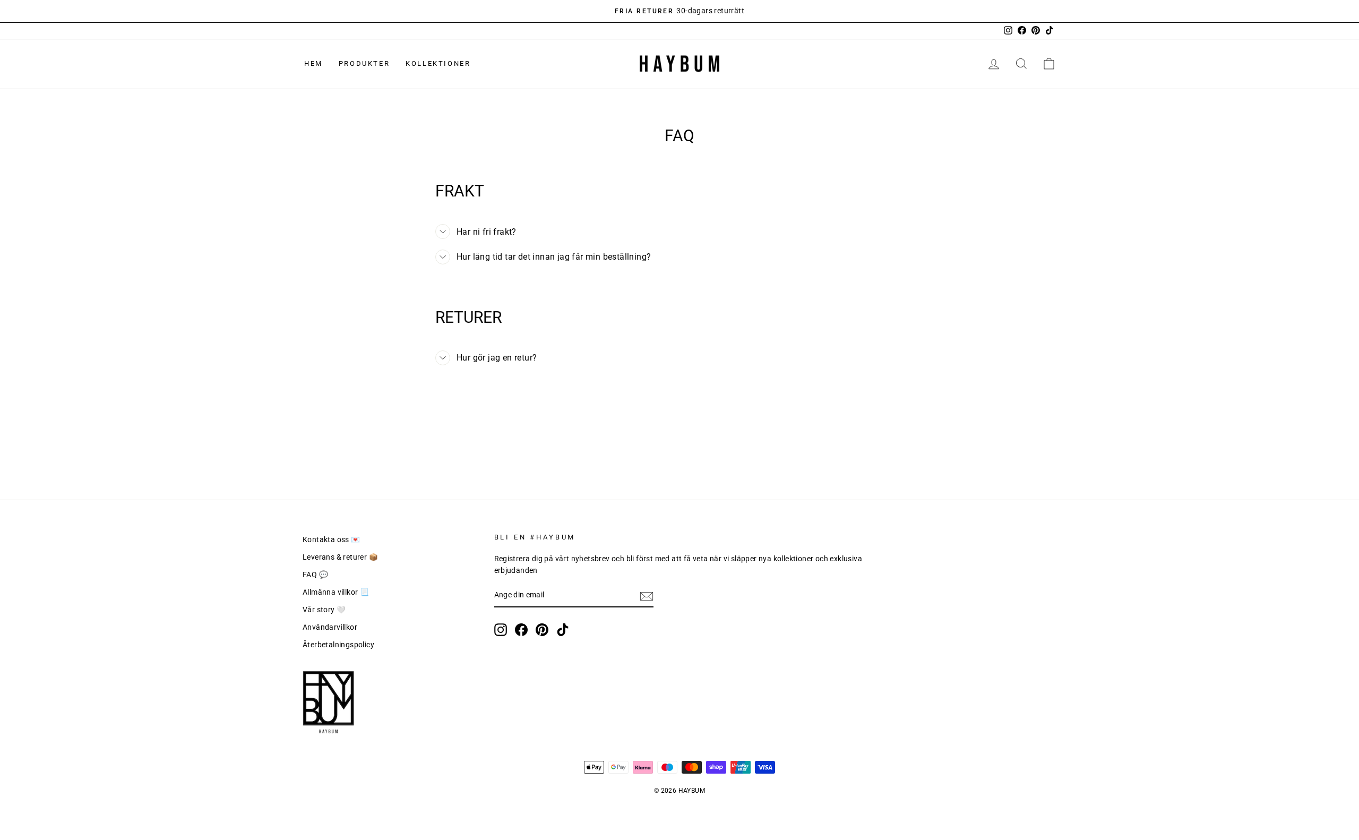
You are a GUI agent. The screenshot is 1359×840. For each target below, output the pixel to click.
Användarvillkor (330, 627)
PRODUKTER (364, 63)
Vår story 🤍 (324, 609)
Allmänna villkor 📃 (336, 592)
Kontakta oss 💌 (331, 539)
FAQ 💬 (315, 574)
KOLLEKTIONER (438, 63)
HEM (313, 63)
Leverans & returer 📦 (340, 557)
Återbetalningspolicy (338, 644)
